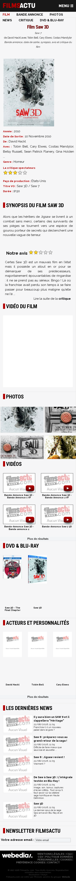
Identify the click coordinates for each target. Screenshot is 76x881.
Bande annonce (29, 14)
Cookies (66, 859)
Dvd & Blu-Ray (52, 20)
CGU (69, 854)
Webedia (66, 877)
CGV (40, 856)
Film (6, 14)
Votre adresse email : (18, 840)
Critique (26, 20)
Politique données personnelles (55, 858)
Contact (53, 862)
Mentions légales (50, 854)
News (7, 20)
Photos (56, 14)
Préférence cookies (30, 862)
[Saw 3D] (29, 92)
